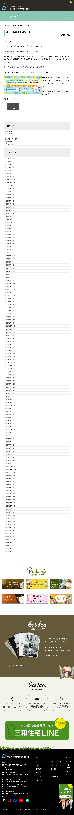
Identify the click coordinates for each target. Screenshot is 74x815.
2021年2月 (10, 356)
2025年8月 (10, 192)
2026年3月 (10, 170)
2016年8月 (10, 515)
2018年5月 (10, 451)
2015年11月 (10, 542)
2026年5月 (10, 164)
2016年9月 (10, 512)
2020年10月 (10, 369)
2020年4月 (10, 387)
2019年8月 (10, 408)
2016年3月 (10, 530)
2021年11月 (10, 329)
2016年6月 (10, 521)
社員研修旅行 (9, 134)
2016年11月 (10, 506)
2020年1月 (10, 396)
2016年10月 (10, 509)
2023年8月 (10, 265)
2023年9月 (10, 262)
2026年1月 (10, 176)
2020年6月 (10, 381)
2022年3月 (10, 317)
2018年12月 (10, 430)
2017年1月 (10, 500)
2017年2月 (10, 497)
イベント (38, 776)
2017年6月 (10, 484)
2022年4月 (10, 314)
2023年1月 (10, 286)
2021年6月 (10, 344)
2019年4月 (10, 420)
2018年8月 (10, 442)
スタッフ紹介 (55, 765)
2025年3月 (10, 207)
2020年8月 (10, 375)
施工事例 (38, 773)
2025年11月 (10, 182)
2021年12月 (10, 326)
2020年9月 (10, 372)
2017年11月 (10, 469)
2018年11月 (10, 433)
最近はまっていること (12, 139)
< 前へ (13, 105)
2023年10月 (10, 259)
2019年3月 (10, 423)
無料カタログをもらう (18, 666)
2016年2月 (10, 533)
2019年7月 (10, 411)
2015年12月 (10, 539)
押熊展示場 (39, 769)
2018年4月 (10, 454)
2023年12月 (10, 253)
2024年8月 (10, 228)
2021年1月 (10, 359)
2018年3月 (10, 457)
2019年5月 (10, 417)
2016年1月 (10, 536)
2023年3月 (10, 280)
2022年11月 (10, 292)
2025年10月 (10, 186)
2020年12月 (10, 362)
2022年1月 (10, 323)
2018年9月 (10, 439)
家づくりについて (41, 761)
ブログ (53, 757)
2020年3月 (10, 390)
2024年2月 (10, 247)
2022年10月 (10, 295)
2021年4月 (10, 350)
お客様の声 (39, 780)
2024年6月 (10, 234)
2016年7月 (10, 518)
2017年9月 (10, 475)
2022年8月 (10, 301)
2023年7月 (10, 268)
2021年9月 (10, 335)
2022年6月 (10, 308)
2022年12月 (10, 289)
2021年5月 (10, 347)
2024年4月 (10, 240)
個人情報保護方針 (68, 766)
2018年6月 (10, 448)
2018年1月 (10, 463)
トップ (38, 757)
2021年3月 (10, 353)
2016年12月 (10, 503)
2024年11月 (10, 219)
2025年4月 (10, 204)
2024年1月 (10, 250)
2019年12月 (10, 399)
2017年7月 (10, 481)
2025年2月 (10, 210)
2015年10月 (10, 545)
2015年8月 (10, 552)
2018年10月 (10, 436)
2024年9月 (10, 225)
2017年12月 (10, 466)
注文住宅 (38, 765)
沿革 (52, 773)
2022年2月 (10, 320)
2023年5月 (10, 274)
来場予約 (68, 761)
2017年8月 (10, 478)
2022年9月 (10, 298)
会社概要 (53, 769)
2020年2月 (10, 393)
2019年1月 (10, 427)
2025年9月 (10, 189)
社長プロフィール (56, 761)
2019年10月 (10, 405)
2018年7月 (10, 445)
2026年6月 (10, 161)
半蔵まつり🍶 (9, 144)
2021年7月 (10, 341)
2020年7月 (10, 378)
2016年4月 (10, 527)
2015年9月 (10, 549)
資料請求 (68, 757)
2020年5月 (10, 384)
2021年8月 (10, 338)
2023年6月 (10, 271)
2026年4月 (10, 167)
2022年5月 (10, 311)
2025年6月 (10, 198)
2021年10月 (10, 332)
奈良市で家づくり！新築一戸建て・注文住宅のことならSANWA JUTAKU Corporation (28, 809)
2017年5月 (10, 488)
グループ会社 (55, 776)
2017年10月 (10, 472)
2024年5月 (10, 237)
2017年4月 (10, 491)
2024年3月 (10, 244)
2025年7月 (10, 195)
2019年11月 (10, 402)
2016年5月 (10, 524)
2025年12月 (10, 179)
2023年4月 (10, 277)
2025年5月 (10, 201)
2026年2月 (10, 173)
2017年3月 (10, 494)
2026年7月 (10, 158)
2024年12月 (10, 216)
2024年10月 (10, 222)
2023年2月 (10, 283)
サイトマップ (68, 773)
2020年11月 (10, 366)
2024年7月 (10, 231)
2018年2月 (10, 460)
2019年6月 (10, 414)
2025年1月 (10, 213)
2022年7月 (10, 305)
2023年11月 (10, 256)
